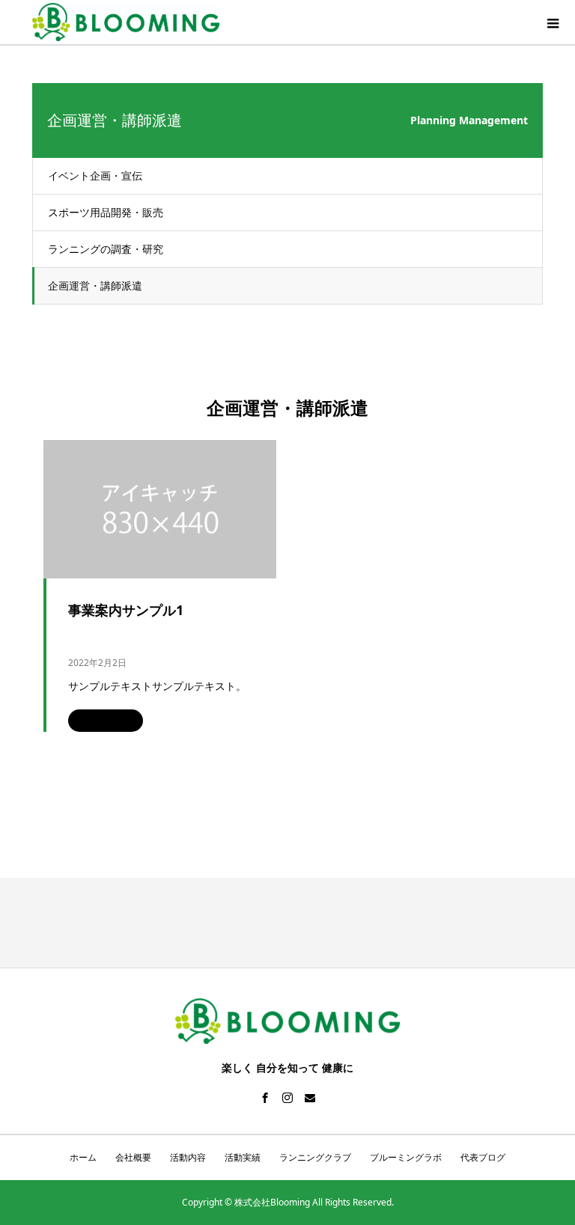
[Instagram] (287, 1098)
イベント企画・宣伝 (95, 175)
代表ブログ (482, 1157)
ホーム (83, 1157)
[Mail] (310, 1098)
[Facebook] (265, 1098)
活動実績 (243, 1157)
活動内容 (188, 1157)
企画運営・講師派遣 (95, 285)
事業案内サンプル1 (125, 610)
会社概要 (133, 1157)
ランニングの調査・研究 (105, 249)
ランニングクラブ (315, 1157)
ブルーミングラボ (406, 1157)
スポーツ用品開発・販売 (105, 212)
